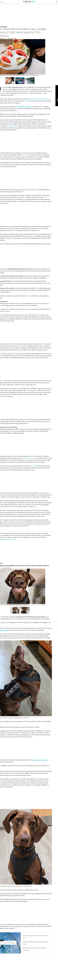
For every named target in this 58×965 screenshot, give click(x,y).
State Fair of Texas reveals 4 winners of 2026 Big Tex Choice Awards (35, 949)
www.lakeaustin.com (9, 539)
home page (33, 466)
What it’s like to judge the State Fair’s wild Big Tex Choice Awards (35, 943)
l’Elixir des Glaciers (11, 126)
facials (28, 296)
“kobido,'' (24, 155)
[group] (10, 80)
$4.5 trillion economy (28, 458)
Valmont (27, 101)
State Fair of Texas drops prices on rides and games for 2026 (35, 937)
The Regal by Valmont (23, 106)
